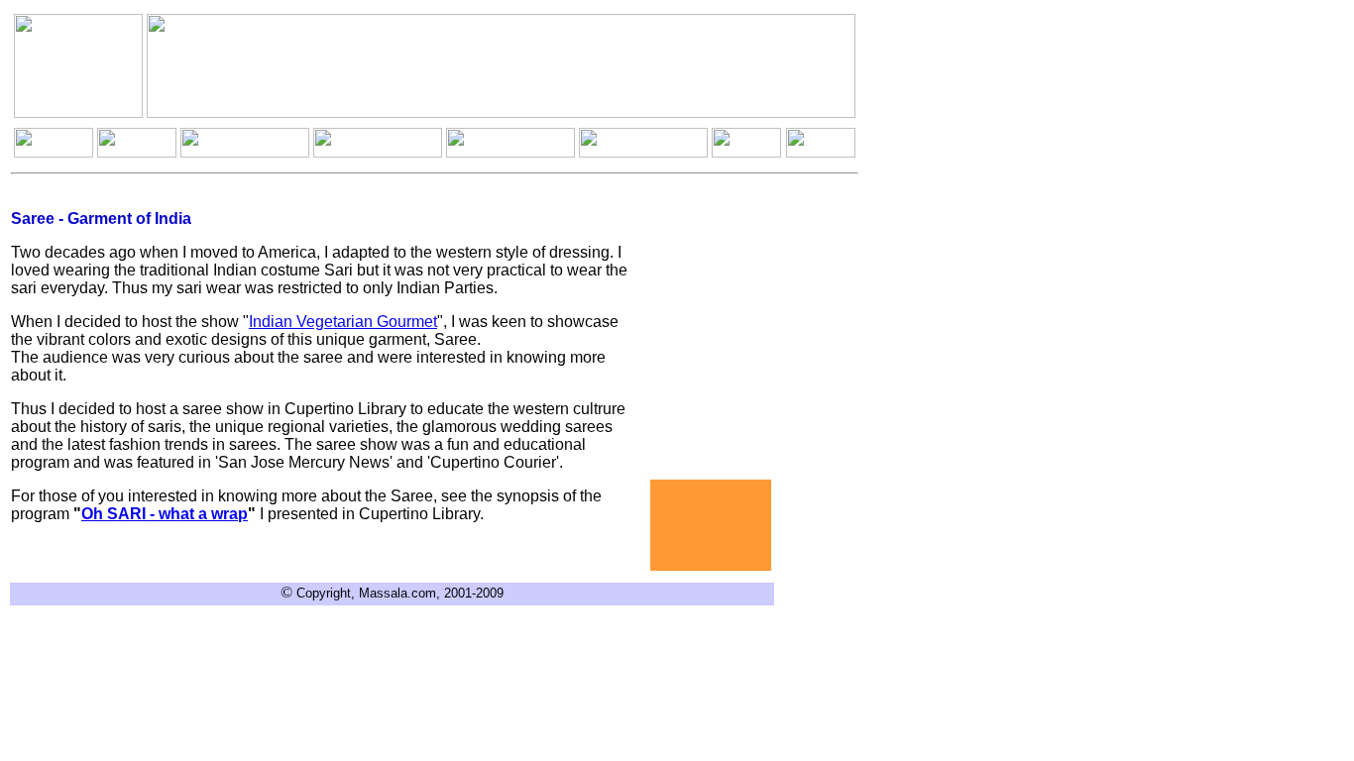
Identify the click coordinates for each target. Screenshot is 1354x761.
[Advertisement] (710, 525)
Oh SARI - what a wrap (164, 513)
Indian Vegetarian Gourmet (343, 321)
